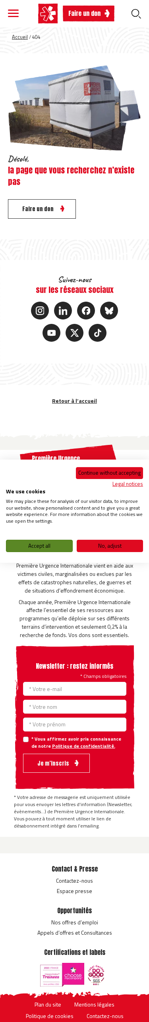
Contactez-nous (74, 880)
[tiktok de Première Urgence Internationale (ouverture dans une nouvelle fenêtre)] (97, 333)
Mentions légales (94, 1004)
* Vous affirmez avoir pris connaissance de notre (76, 742)
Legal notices (127, 483)
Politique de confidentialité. (83, 746)
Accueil (20, 37)
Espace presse (74, 891)
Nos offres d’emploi (74, 922)
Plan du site (48, 1004)
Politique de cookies (50, 1016)
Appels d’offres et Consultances (74, 932)
